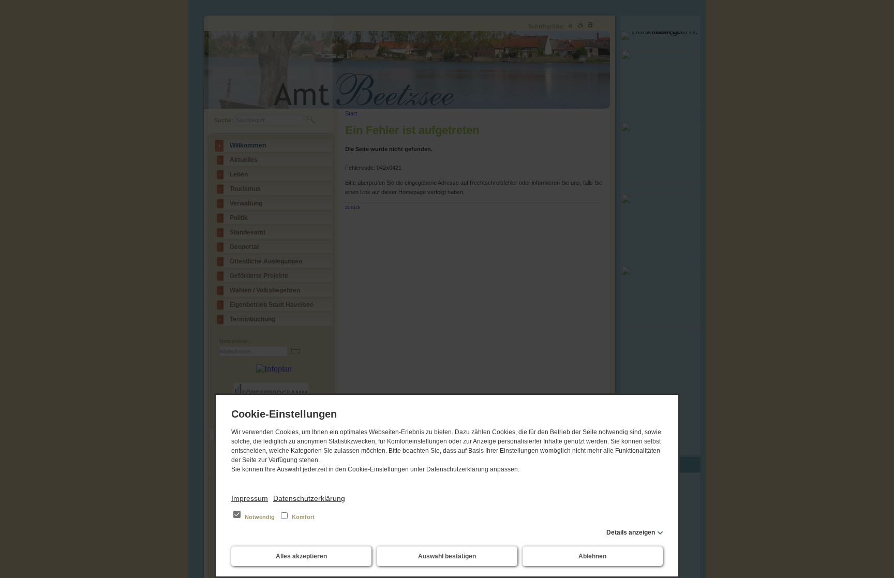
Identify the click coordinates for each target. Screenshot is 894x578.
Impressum (249, 498)
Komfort (302, 517)
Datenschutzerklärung (309, 498)
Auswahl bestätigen (447, 556)
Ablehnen (592, 556)
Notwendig (259, 517)
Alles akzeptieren (301, 556)
